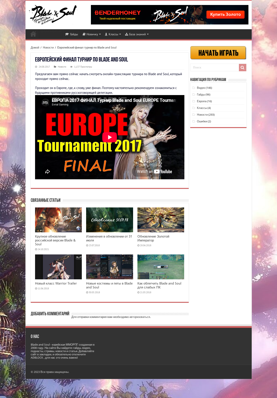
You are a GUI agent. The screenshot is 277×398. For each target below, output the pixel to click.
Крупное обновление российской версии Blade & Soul (55, 240)
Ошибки (202, 121)
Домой (35, 47)
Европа (201, 101)
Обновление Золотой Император (153, 238)
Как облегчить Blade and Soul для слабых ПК (159, 285)
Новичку (92, 34)
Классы (113, 34)
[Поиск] (242, 67)
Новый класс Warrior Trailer (56, 283)
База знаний (137, 34)
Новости (33, 33)
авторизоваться (139, 317)
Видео (201, 87)
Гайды (74, 34)
